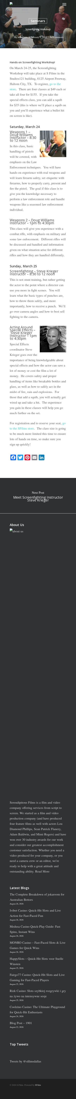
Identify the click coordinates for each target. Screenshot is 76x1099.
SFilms (38, 1084)
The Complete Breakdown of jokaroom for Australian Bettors (37, 897)
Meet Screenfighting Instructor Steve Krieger (38, 495)
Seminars (38, 21)
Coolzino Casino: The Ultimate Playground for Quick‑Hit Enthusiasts (37, 1009)
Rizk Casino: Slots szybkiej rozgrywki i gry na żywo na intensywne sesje (38, 993)
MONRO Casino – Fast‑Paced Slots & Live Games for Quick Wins (37, 945)
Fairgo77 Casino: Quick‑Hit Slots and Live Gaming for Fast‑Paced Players (37, 977)
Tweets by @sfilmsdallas (25, 1061)
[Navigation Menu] (64, 4)
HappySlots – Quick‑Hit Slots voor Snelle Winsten (36, 961)
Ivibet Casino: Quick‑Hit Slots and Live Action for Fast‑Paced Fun (35, 913)
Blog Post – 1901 (21, 1023)
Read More (42, 871)
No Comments (56, 37)
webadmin (23, 37)
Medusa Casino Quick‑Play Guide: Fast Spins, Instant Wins (35, 929)
